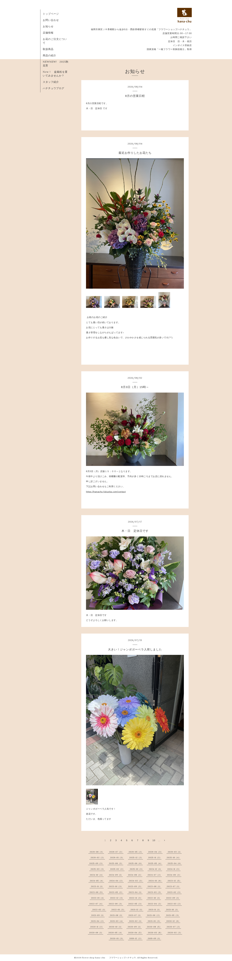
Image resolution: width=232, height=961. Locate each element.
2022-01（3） (118, 909)
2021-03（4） (117, 921)
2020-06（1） (96, 932)
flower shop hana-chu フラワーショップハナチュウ (109, 957)
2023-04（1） (136, 892)
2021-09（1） (98, 915)
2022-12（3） (117, 898)
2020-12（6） (173, 921)
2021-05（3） (173, 915)
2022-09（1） (173, 898)
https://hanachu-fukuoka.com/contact (106, 491)
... (159, 840)
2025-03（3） (98, 869)
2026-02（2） (98, 857)
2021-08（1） (116, 915)
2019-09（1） (154, 938)
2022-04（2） (155, 903)
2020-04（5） (135, 932)
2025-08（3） (116, 863)
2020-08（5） (154, 927)
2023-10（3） (116, 886)
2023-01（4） (98, 898)
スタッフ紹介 (51, 81)
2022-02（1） (99, 909)
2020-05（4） (115, 932)
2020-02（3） (175, 932)
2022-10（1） (154, 898)
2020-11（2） (97, 927)
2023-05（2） (116, 892)
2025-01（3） (137, 869)
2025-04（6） (175, 863)
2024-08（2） (135, 875)
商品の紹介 (49, 55)
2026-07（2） (116, 852)
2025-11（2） (154, 857)
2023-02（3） (174, 892)
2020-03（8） (155, 932)
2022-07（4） (96, 903)
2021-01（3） (154, 921)
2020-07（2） (174, 927)
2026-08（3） (97, 852)
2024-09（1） (116, 875)
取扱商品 (48, 49)
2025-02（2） (117, 869)
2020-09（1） (135, 927)
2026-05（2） (136, 852)
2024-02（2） (136, 880)
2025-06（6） (135, 863)
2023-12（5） (174, 880)
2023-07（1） (173, 886)
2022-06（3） (116, 903)
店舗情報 (48, 32)
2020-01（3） (117, 938)
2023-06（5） (96, 892)
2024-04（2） (116, 880)
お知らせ (48, 26)
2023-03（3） (155, 892)
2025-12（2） (136, 857)
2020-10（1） (115, 927)
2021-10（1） (172, 909)
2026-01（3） (117, 857)
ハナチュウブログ (53, 88)
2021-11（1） (155, 909)
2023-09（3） (135, 886)
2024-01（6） (155, 880)
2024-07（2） (155, 875)
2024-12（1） (155, 869)
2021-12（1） (137, 909)
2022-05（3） (135, 903)
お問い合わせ (51, 20)
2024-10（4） (97, 875)
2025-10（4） (174, 857)
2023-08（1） (154, 886)
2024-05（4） (97, 880)
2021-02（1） (136, 921)
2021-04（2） (98, 921)
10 (153, 840)
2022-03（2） (174, 903)
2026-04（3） (155, 852)
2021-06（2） (154, 915)
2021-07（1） (135, 915)
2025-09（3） (96, 863)
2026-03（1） (175, 852)
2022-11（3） (135, 898)
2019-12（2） (136, 938)
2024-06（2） (174, 875)
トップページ (51, 13)
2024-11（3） (174, 869)
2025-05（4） (155, 863)
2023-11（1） (97, 886)
